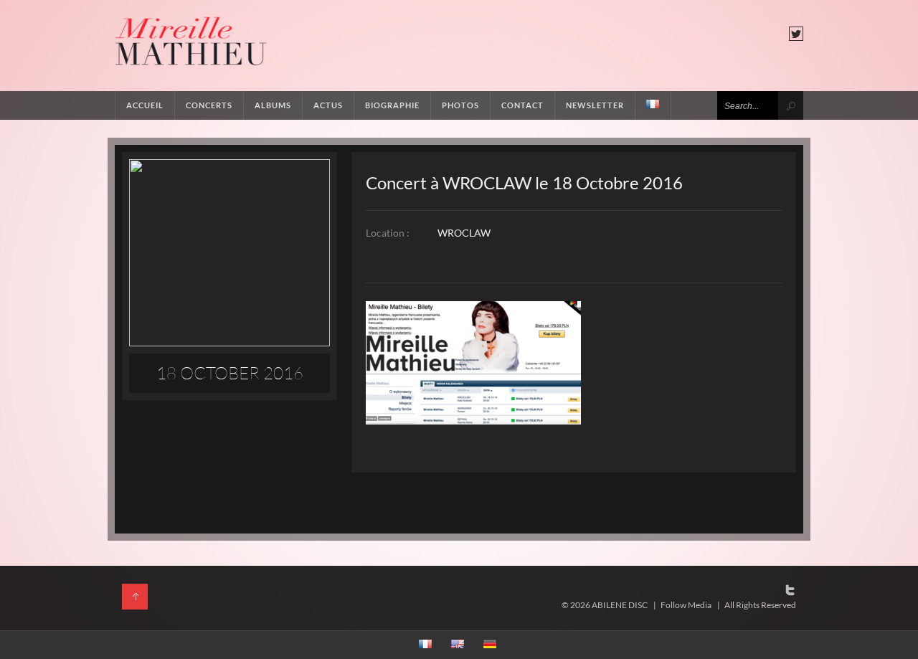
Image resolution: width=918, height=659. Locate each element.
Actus (328, 105)
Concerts (209, 105)
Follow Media (686, 604)
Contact (522, 105)
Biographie (392, 105)
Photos (460, 105)
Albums (273, 105)
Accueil (145, 105)
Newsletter (595, 105)
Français (653, 105)
